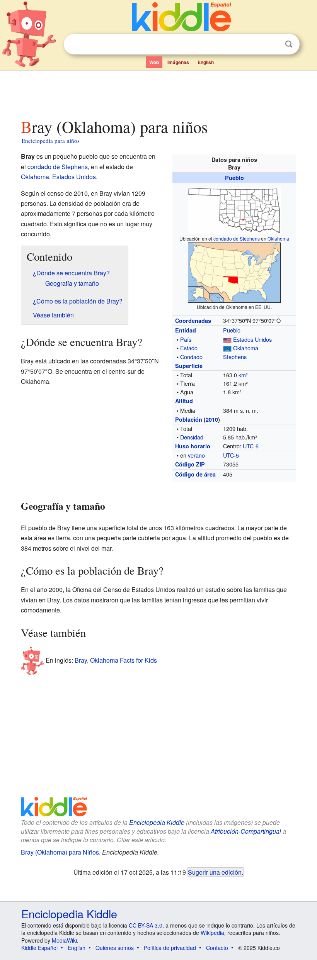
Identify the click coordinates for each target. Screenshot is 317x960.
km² (243, 375)
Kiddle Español (39, 948)
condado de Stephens (236, 238)
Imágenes (178, 62)
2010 (212, 419)
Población (188, 419)
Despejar (273, 44)
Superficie (189, 366)
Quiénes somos (114, 948)
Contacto (217, 948)
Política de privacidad (170, 948)
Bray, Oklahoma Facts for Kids (116, 660)
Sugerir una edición (215, 872)
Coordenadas (193, 320)
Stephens (235, 357)
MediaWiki (64, 940)
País (185, 339)
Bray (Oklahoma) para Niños (60, 852)
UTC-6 (251, 446)
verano (196, 455)
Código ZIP (190, 464)
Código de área (195, 474)
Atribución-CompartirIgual (246, 831)
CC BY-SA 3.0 (145, 925)
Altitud (184, 401)
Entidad (185, 330)
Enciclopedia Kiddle (156, 822)
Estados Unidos (252, 339)
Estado (189, 348)
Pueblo (234, 177)
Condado (191, 357)
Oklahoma (278, 238)
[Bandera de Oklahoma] (227, 348)
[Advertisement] (159, 92)
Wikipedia (212, 932)
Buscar (289, 44)
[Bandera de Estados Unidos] (227, 339)
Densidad (191, 437)
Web (154, 62)
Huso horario (192, 446)
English (206, 62)
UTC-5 (231, 455)
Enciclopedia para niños (51, 140)
